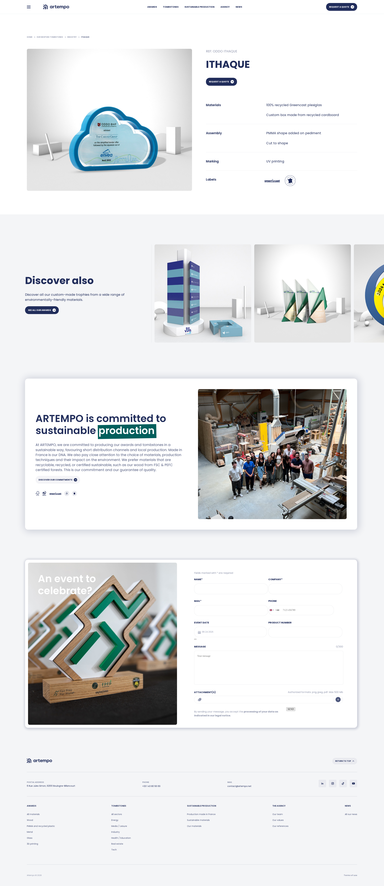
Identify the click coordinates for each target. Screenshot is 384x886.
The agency (278, 805)
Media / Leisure (119, 826)
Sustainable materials (198, 820)
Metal (30, 831)
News (239, 6)
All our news (351, 814)
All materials (33, 814)
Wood (30, 820)
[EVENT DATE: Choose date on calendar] (195, 639)
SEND (291, 709)
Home (30, 37)
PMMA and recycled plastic (41, 826)
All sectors (116, 814)
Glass (29, 837)
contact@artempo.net (239, 786)
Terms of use (350, 875)
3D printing (32, 843)
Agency (225, 6)
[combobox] (273, 610)
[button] (378, 293)
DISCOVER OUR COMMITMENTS (55, 479)
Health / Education (121, 837)
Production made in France (201, 814)
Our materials (194, 826)
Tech (114, 849)
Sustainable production (199, 6)
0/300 (339, 646)
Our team (277, 814)
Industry (72, 37)
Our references (280, 826)
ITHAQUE (85, 37)
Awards (152, 6)
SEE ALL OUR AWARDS (39, 310)
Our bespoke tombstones (50, 37)
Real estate (117, 843)
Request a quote (339, 6)
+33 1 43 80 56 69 (151, 786)
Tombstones (170, 6)
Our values (278, 820)
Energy (114, 820)
